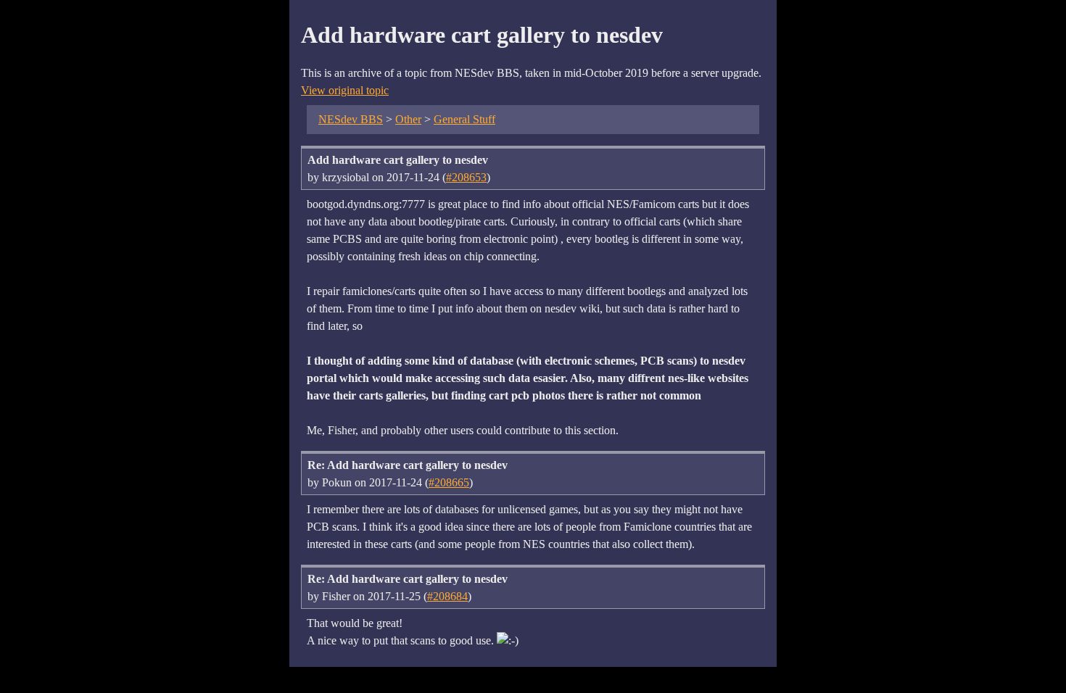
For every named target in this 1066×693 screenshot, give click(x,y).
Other (408, 119)
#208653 (466, 177)
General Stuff (464, 119)
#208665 (449, 482)
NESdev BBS (350, 119)
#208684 (447, 596)
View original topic (345, 90)
